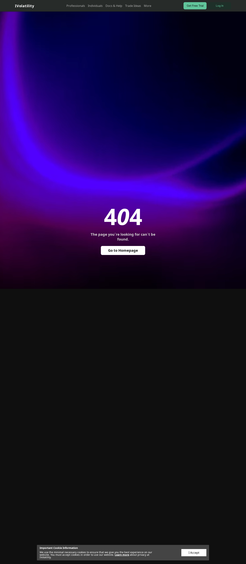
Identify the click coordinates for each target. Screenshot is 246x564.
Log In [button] (219, 5)
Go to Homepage (123, 250)
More (147, 6)
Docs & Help (114, 6)
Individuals (95, 6)
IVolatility (24, 6)
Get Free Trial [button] (195, 5)
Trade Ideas (133, 6)
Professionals (75, 6)
